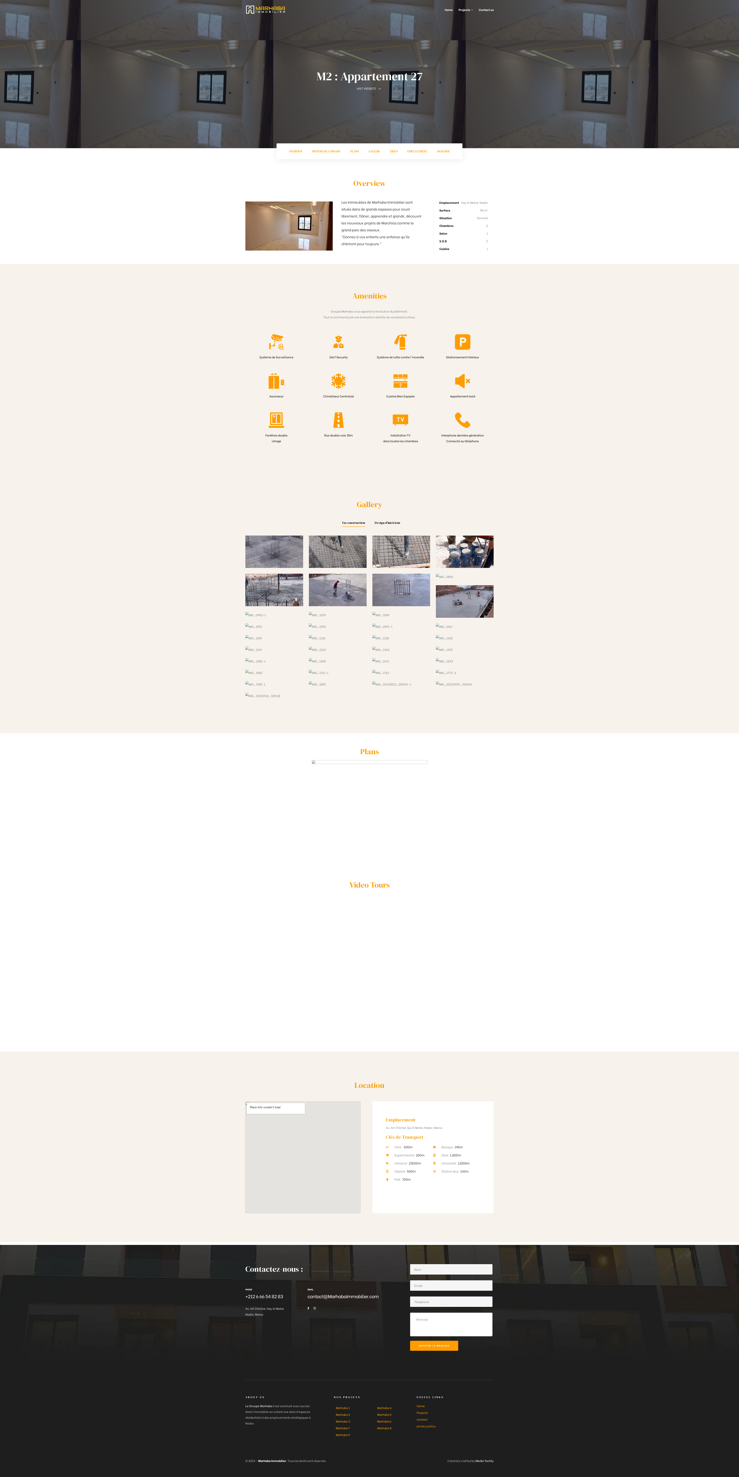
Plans (354, 151)
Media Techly (485, 1461)
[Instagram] (314, 1308)
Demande (443, 151)
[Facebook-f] (308, 1308)
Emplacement (417, 151)
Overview (296, 151)
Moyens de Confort (326, 151)
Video (394, 151)
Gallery (374, 151)
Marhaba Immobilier (272, 1461)
